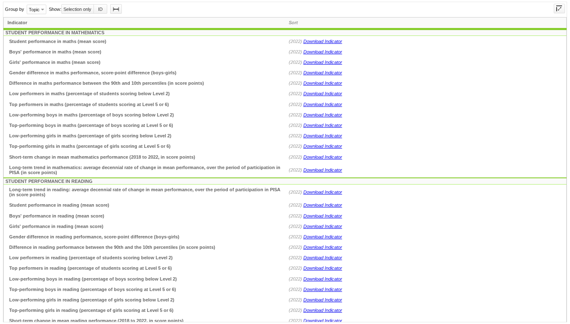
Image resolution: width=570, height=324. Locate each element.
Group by (14, 9)
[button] (116, 9)
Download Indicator (322, 41)
